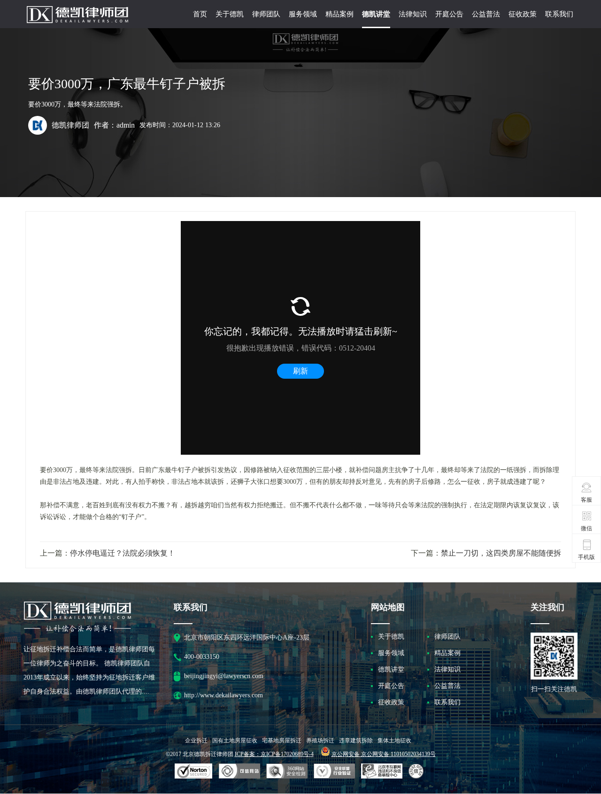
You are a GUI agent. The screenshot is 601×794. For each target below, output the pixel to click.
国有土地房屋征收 (234, 740)
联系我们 (559, 14)
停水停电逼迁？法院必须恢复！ (122, 552)
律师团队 (266, 14)
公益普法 (486, 14)
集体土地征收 (394, 740)
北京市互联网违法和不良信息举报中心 (381, 771)
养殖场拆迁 (320, 740)
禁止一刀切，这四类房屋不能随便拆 (501, 552)
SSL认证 (194, 771)
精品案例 (339, 14)
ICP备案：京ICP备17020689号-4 (274, 754)
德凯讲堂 (376, 14)
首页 (200, 14)
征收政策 (523, 14)
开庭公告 (449, 14)
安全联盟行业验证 (239, 771)
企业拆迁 (196, 740)
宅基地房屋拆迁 (281, 740)
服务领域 (303, 14)
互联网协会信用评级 (417, 771)
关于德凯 (230, 14)
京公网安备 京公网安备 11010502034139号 (383, 754)
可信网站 (287, 771)
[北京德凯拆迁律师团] (77, 27)
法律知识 (413, 14)
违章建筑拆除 (356, 740)
